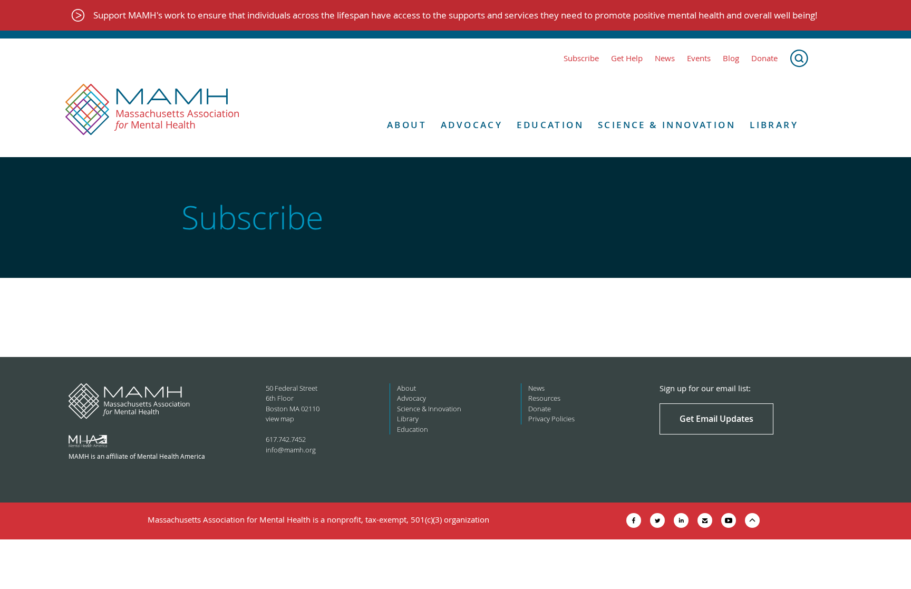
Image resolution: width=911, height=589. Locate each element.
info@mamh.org (291, 450)
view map (280, 418)
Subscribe (581, 58)
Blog (731, 58)
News (665, 58)
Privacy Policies (551, 418)
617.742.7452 (286, 439)
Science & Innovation (666, 125)
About (407, 125)
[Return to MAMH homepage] (152, 110)
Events (699, 58)
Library (774, 125)
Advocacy (471, 125)
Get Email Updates (716, 418)
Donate (764, 58)
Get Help (627, 58)
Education (550, 125)
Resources (544, 398)
